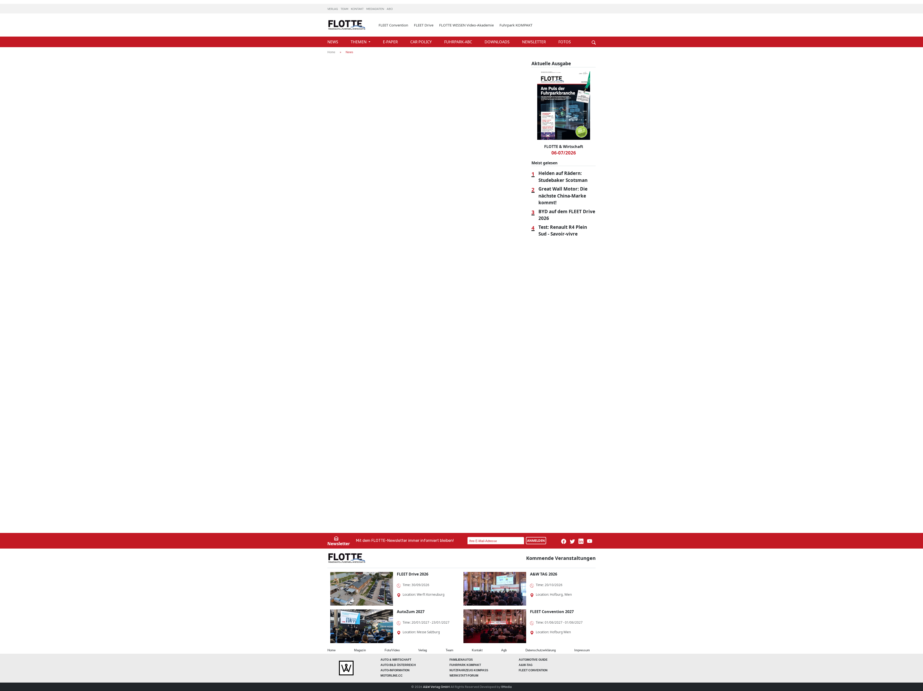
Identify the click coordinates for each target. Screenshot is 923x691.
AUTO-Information (395, 670)
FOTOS (564, 42)
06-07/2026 (563, 153)
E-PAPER (391, 42)
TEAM (345, 9)
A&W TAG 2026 (543, 574)
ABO (390, 9)
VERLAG (333, 9)
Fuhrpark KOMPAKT (515, 25)
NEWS (333, 42)
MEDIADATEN (375, 9)
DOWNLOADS (498, 42)
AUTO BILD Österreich (398, 665)
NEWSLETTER (534, 42)
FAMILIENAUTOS (461, 659)
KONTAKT (357, 9)
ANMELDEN (536, 540)
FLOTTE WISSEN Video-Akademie (466, 25)
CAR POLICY (421, 42)
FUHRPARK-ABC (458, 42)
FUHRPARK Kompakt (465, 665)
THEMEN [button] (359, 42)
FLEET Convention (393, 25)
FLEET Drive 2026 (412, 574)
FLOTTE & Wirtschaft (563, 146)
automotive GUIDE (533, 659)
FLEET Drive (423, 25)
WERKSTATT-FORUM (463, 675)
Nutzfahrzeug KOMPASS (468, 670)
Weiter (586, 34)
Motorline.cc (391, 675)
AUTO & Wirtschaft (395, 659)
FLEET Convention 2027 (552, 611)
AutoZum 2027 (410, 611)
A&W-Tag (525, 665)
